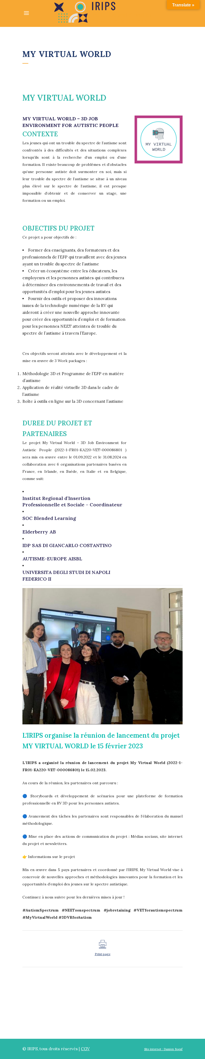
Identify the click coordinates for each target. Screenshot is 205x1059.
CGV (85, 1048)
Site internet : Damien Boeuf (163, 1049)
